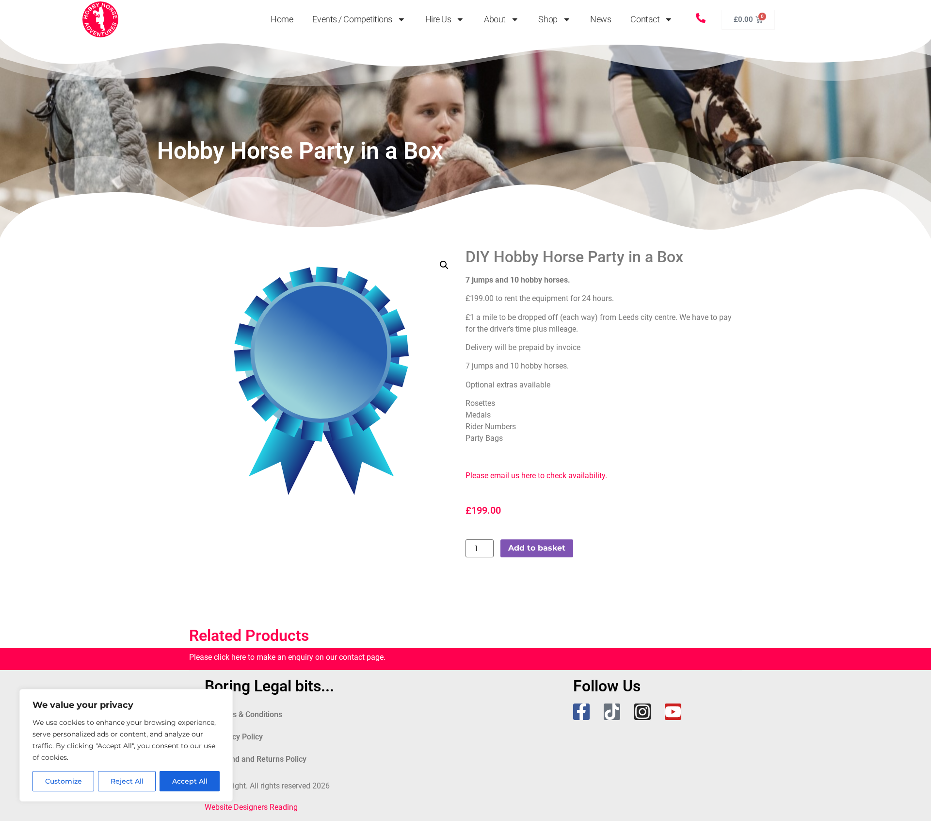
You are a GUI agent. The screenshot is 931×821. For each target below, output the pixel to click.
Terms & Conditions (248, 714)
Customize (63, 781)
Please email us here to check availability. (536, 475)
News (600, 19)
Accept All (190, 781)
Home (282, 19)
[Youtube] (673, 712)
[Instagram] (642, 712)
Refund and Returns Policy (260, 759)
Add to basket (536, 548)
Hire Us (438, 19)
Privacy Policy (238, 736)
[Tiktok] (612, 712)
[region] (126, 745)
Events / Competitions (352, 19)
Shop (547, 19)
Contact (644, 19)
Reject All (127, 781)
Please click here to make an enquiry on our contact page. (287, 657)
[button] (444, 265)
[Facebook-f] (581, 712)
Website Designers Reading (251, 807)
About (495, 19)
